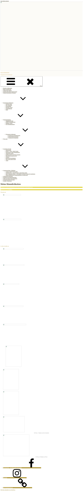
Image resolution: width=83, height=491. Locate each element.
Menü (41, 85)
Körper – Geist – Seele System (12, 151)
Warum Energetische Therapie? (9, 92)
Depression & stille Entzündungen (13, 152)
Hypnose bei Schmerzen (13, 137)
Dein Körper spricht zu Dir (11, 155)
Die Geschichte (9, 105)
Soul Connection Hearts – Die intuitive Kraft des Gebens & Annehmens (20, 174)
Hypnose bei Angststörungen (14, 135)
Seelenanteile (8, 150)
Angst (7, 160)
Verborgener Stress (9, 153)
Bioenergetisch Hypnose (13, 136)
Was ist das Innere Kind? (11, 159)
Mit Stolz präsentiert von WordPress (8, 489)
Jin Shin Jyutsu (9, 104)
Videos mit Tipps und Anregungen (10, 178)
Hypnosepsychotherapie (11, 134)
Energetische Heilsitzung (8, 102)
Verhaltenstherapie (9, 120)
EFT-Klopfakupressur (10, 124)
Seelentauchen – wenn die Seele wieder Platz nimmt (16, 172)
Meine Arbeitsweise (7, 89)
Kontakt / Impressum (7, 180)
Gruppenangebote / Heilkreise (9, 170)
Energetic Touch (9, 107)
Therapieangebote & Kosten (9, 179)
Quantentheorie (9, 108)
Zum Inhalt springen (5, 1)
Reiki (7, 109)
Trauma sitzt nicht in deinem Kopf (10, 91)
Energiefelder (8, 106)
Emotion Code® (9, 123)
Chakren (7, 157)
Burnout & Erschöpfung (11, 158)
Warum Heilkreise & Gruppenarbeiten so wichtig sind (17, 175)
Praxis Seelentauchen (5, 72)
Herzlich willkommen (7, 88)
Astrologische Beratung (8, 176)
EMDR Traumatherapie (10, 122)
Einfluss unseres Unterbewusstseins (13, 154)
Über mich (5, 139)
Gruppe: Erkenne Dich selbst (12, 171)
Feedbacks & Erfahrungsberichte (10, 177)
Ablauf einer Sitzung (7, 90)
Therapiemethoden (7, 119)
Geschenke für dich (7, 148)
